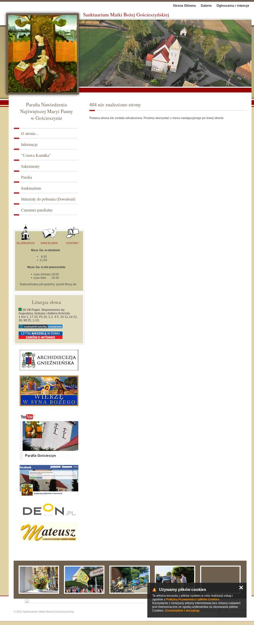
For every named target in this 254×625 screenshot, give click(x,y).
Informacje (29, 144)
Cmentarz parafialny (37, 209)
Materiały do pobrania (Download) (48, 199)
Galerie (206, 5)
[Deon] (49, 509)
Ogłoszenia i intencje (233, 5)
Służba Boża (25, 243)
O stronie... (29, 133)
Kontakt (72, 243)
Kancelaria (49, 243)
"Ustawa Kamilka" (36, 155)
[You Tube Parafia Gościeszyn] (49, 435)
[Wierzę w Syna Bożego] (49, 390)
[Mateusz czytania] (49, 532)
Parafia (26, 177)
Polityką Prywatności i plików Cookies (193, 599)
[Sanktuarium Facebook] (49, 481)
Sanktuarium (31, 188)
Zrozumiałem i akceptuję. (182, 610)
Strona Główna (184, 5)
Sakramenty (30, 166)
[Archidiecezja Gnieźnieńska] (49, 360)
